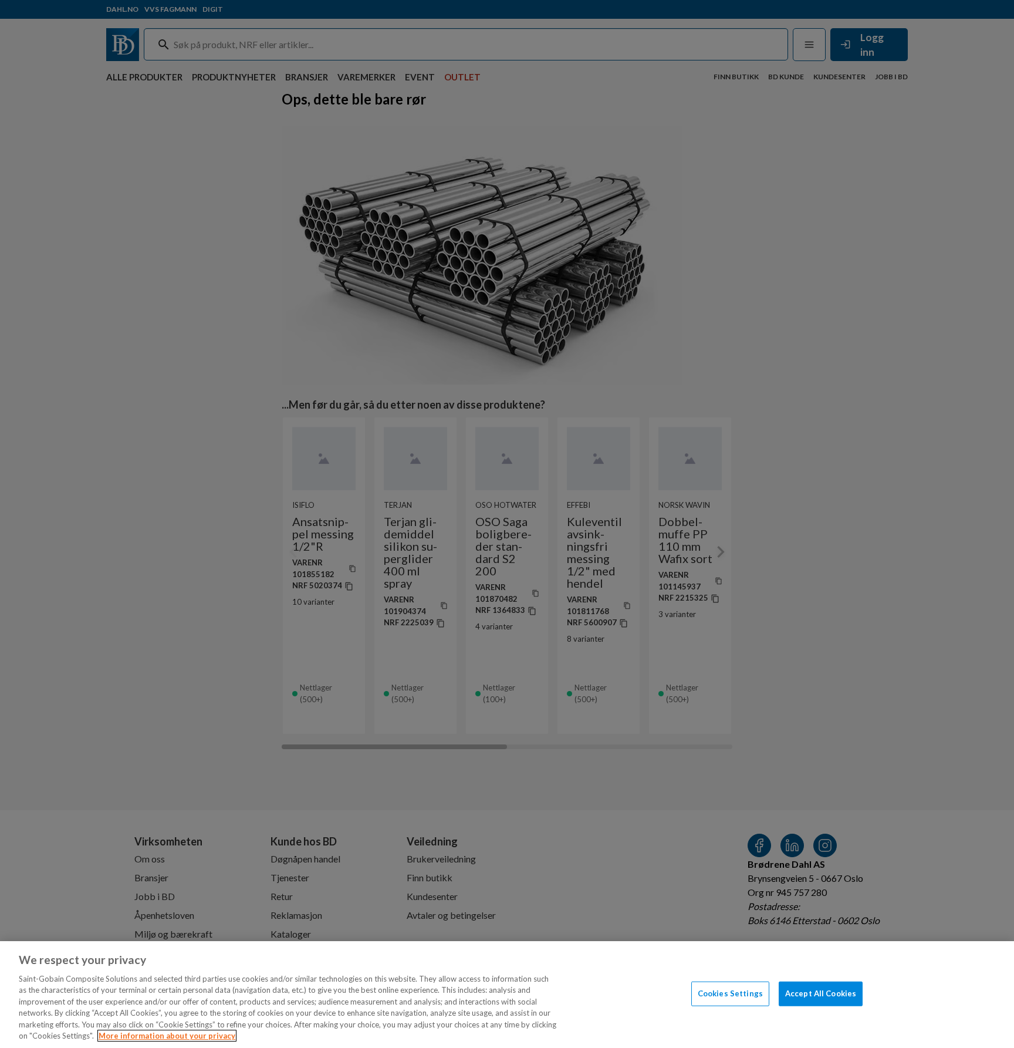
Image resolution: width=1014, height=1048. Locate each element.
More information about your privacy (167, 1035)
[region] (507, 994)
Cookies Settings (730, 993)
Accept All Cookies (820, 993)
